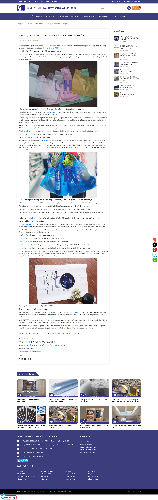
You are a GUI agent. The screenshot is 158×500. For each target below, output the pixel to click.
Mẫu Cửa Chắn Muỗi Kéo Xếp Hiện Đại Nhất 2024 (129, 63)
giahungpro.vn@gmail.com (132, 2)
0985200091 (117, 2)
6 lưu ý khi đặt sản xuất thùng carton (60, 426)
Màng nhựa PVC (89, 16)
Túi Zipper (20, 471)
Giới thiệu (39, 16)
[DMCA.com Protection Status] (22, 460)
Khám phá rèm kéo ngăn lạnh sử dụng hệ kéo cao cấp (129, 93)
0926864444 (53, 449)
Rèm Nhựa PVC (76, 16)
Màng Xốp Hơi (92, 471)
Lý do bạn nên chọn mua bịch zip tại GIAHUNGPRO (94, 426)
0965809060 (32, 449)
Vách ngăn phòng (62, 16)
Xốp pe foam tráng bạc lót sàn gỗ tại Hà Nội (93, 400)
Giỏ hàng (137, 7)
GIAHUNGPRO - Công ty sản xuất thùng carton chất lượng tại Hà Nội (125, 400)
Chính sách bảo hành (86, 442)
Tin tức (113, 16)
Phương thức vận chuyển (88, 450)
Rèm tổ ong (50, 16)
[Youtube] (155, 250)
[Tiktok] (155, 244)
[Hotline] (155, 260)
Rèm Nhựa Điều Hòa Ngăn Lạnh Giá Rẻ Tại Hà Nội (128, 70)
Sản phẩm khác (103, 16)
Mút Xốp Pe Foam (47, 471)
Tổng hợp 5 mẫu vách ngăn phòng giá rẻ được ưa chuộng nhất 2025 (128, 55)
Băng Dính (68, 471)
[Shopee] (155, 239)
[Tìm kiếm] (129, 8)
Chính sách (122, 16)
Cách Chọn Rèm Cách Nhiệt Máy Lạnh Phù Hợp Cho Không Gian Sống (129, 78)
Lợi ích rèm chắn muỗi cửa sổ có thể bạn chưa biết (128, 86)
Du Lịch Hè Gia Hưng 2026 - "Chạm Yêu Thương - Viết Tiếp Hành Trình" (129, 38)
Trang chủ (20, 24)
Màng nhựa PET (46, 474)
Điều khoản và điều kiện (87, 452)
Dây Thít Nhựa (22, 474)
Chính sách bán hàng (86, 445)
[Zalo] (155, 255)
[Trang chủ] (32, 16)
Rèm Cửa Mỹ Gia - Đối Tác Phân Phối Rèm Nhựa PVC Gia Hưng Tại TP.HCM (129, 46)
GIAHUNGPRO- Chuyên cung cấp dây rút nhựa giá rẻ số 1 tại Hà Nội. (31, 426)
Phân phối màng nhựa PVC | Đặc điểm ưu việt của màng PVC (63, 400)
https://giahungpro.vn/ (36, 457)
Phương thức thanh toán (88, 447)
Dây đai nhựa (92, 474)
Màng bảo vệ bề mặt (71, 474)
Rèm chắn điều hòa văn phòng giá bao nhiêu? (30, 400)
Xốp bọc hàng (21, 479)
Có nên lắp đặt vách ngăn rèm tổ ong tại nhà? (126, 426)
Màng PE (44, 479)
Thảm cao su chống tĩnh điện (26, 477)
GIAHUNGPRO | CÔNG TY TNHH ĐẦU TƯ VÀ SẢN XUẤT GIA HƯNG (53, 491)
